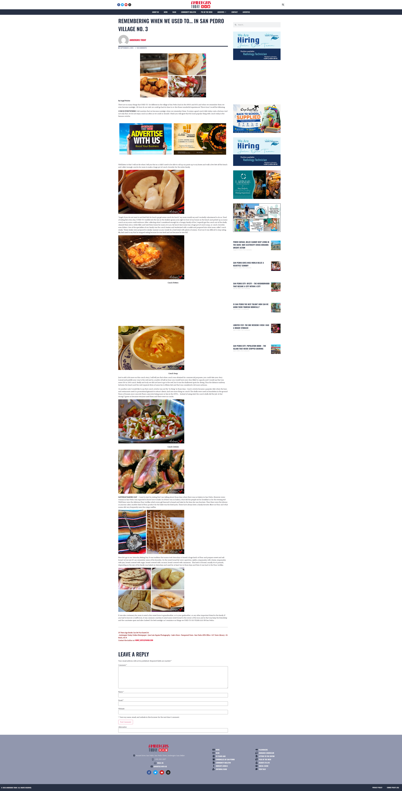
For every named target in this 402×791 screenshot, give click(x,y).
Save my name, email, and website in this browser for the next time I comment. (149, 717)
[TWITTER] (122, 4)
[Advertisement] (173, 303)
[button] (283, 4)
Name (121, 692)
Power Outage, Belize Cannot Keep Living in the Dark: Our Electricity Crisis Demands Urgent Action (251, 245)
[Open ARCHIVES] (225, 12)
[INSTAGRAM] (129, 4)
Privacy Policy (377, 787)
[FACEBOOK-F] (118, 4)
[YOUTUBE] (126, 4)
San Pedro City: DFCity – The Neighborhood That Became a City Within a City (251, 285)
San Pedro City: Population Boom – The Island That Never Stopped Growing (249, 347)
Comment (122, 665)
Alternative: (122, 727)
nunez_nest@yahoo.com (144, 640)
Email (121, 700)
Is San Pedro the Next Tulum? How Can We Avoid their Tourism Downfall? (250, 305)
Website (121, 709)
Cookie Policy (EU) (393, 787)
